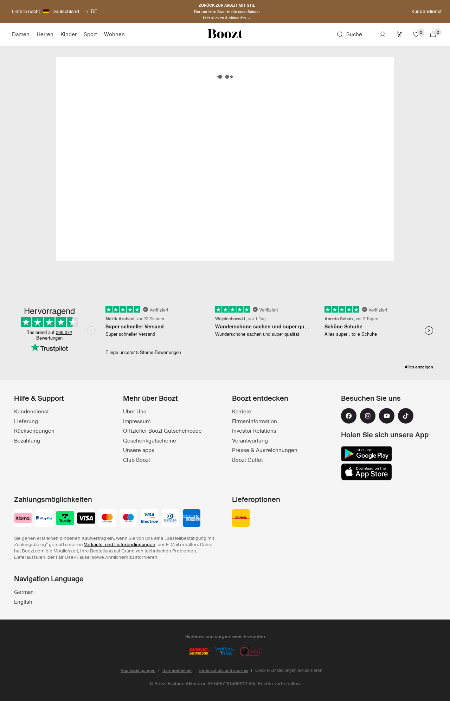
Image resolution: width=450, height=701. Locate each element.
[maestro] (128, 518)
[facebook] (348, 416)
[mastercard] (107, 518)
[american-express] (191, 518)
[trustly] (65, 518)
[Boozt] (225, 34)
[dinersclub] (170, 518)
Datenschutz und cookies (223, 670)
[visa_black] (86, 518)
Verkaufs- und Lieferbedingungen (119, 545)
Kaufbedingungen (138, 670)
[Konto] (382, 34)
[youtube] (386, 416)
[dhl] (241, 518)
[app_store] (366, 472)
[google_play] (366, 454)
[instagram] (367, 416)
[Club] (399, 34)
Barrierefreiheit (177, 670)
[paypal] (44, 518)
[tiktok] (405, 416)
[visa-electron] (149, 518)
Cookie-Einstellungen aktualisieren (288, 670)
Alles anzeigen (419, 367)
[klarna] (23, 518)
